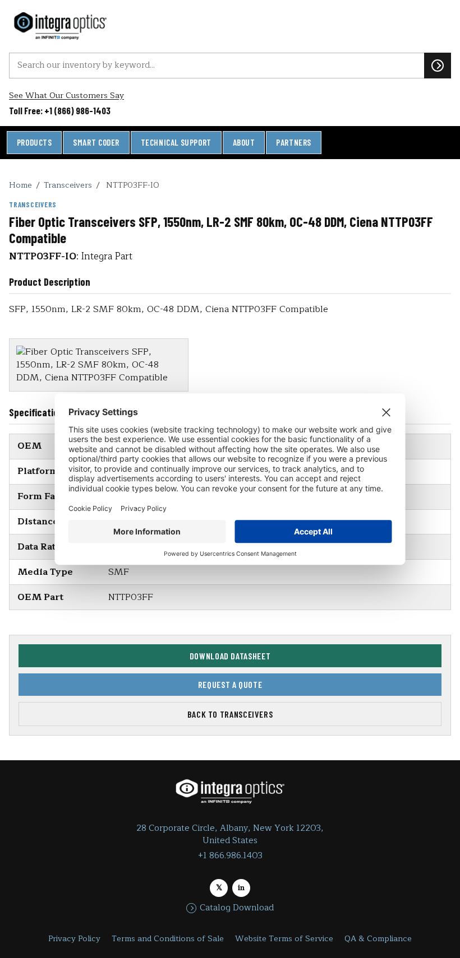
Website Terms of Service (284, 939)
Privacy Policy (74, 939)
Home (20, 185)
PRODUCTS (34, 142)
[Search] (437, 65)
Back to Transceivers (230, 714)
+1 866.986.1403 (230, 856)
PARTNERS (293, 142)
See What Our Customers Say (66, 95)
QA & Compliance (378, 939)
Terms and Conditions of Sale (168, 939)
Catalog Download (237, 908)
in (241, 887)
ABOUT (244, 142)
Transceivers (68, 185)
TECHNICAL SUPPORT (176, 142)
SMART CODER (96, 142)
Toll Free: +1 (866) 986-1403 (60, 110)
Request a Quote (230, 684)
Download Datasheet (230, 655)
